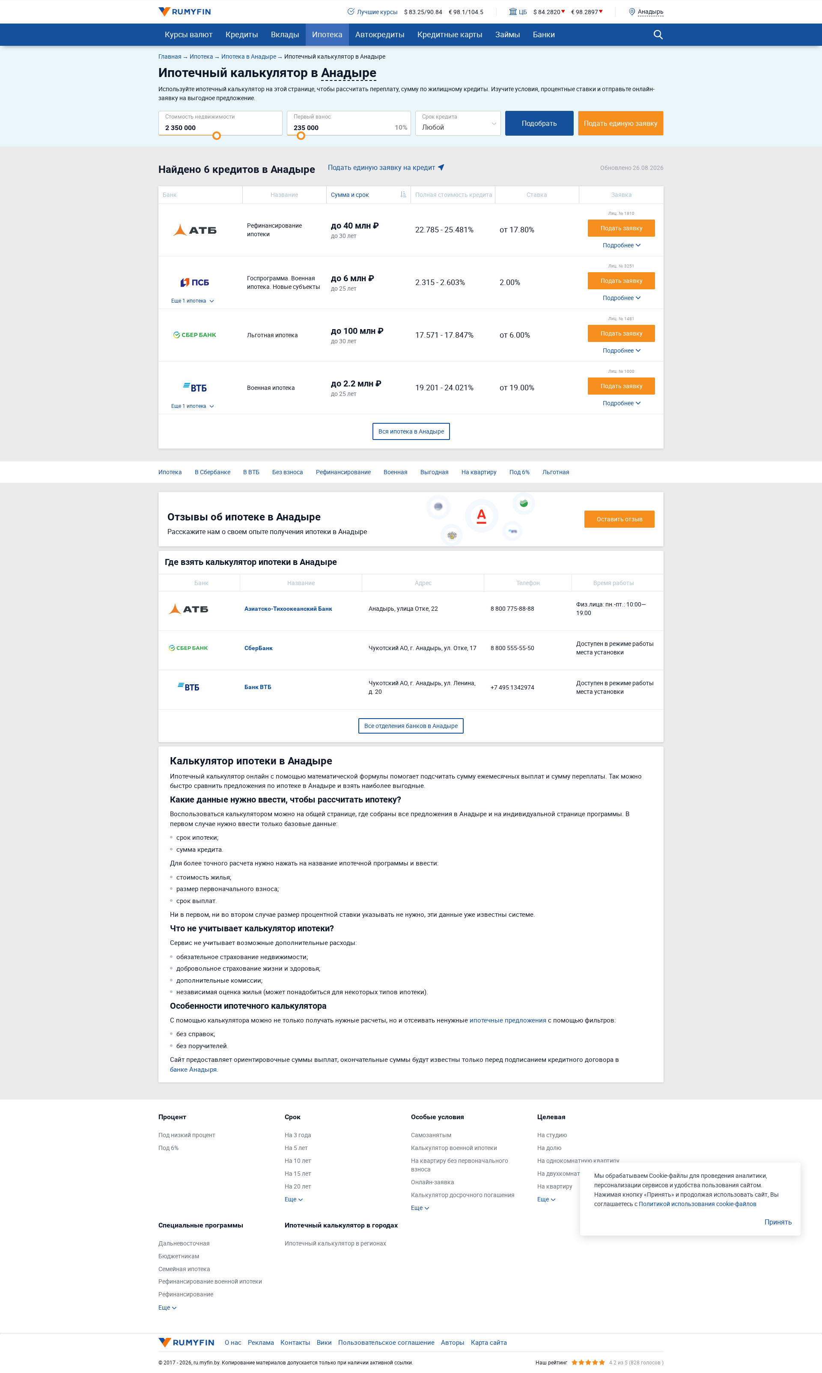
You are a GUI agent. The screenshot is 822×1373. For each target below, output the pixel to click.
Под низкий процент (186, 1135)
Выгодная (434, 472)
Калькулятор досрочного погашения (463, 1195)
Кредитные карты (449, 34)
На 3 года (298, 1135)
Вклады (285, 34)
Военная (396, 472)
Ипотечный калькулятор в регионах (335, 1243)
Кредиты (242, 34)
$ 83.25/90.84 (423, 12)
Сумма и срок (350, 194)
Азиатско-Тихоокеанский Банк (288, 608)
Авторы (453, 1342)
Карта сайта (489, 1342)
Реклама (261, 1342)
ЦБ (523, 12)
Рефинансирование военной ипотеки (210, 1281)
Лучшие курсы (377, 12)
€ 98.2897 (584, 12)
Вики (324, 1342)
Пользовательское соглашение (386, 1342)
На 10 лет (298, 1160)
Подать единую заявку (621, 123)
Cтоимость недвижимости (200, 116)
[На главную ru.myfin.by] (186, 1342)
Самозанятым (431, 1135)
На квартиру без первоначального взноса (459, 1164)
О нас (233, 1342)
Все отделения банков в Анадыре (411, 726)
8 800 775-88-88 (512, 608)
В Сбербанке (212, 472)
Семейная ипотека (184, 1269)
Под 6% (519, 472)
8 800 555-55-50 (512, 648)
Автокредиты (380, 34)
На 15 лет (298, 1173)
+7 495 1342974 (512, 687)
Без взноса (287, 472)
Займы (507, 34)
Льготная (555, 472)
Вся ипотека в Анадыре (411, 431)
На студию (552, 1135)
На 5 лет (296, 1148)
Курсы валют (189, 34)
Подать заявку (622, 228)
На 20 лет (298, 1186)
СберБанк (258, 648)
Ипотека (327, 34)
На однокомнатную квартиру (578, 1160)
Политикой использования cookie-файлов (697, 1204)
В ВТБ (251, 472)
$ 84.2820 (546, 12)
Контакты (295, 1342)
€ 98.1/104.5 (466, 12)
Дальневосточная (184, 1243)
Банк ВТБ (257, 687)
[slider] (216, 135)
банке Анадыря (193, 1069)
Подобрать (539, 123)
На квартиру (479, 472)
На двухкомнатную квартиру (578, 1173)
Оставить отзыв (620, 519)
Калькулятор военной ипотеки (454, 1148)
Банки (544, 34)
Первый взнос (312, 116)
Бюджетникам (178, 1256)
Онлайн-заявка (432, 1182)
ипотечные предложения (508, 1020)
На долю (549, 1148)
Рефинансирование (343, 472)
